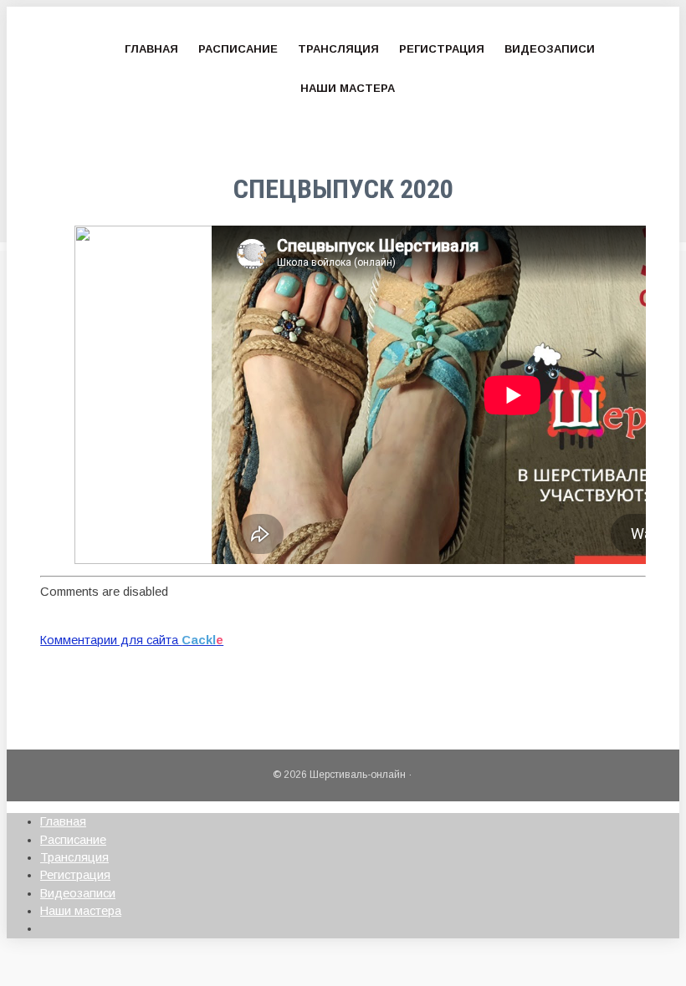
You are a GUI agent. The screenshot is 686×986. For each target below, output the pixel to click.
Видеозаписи (549, 49)
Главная (151, 49)
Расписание (238, 49)
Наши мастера (347, 88)
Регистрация (441, 49)
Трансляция (338, 49)
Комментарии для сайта (131, 640)
